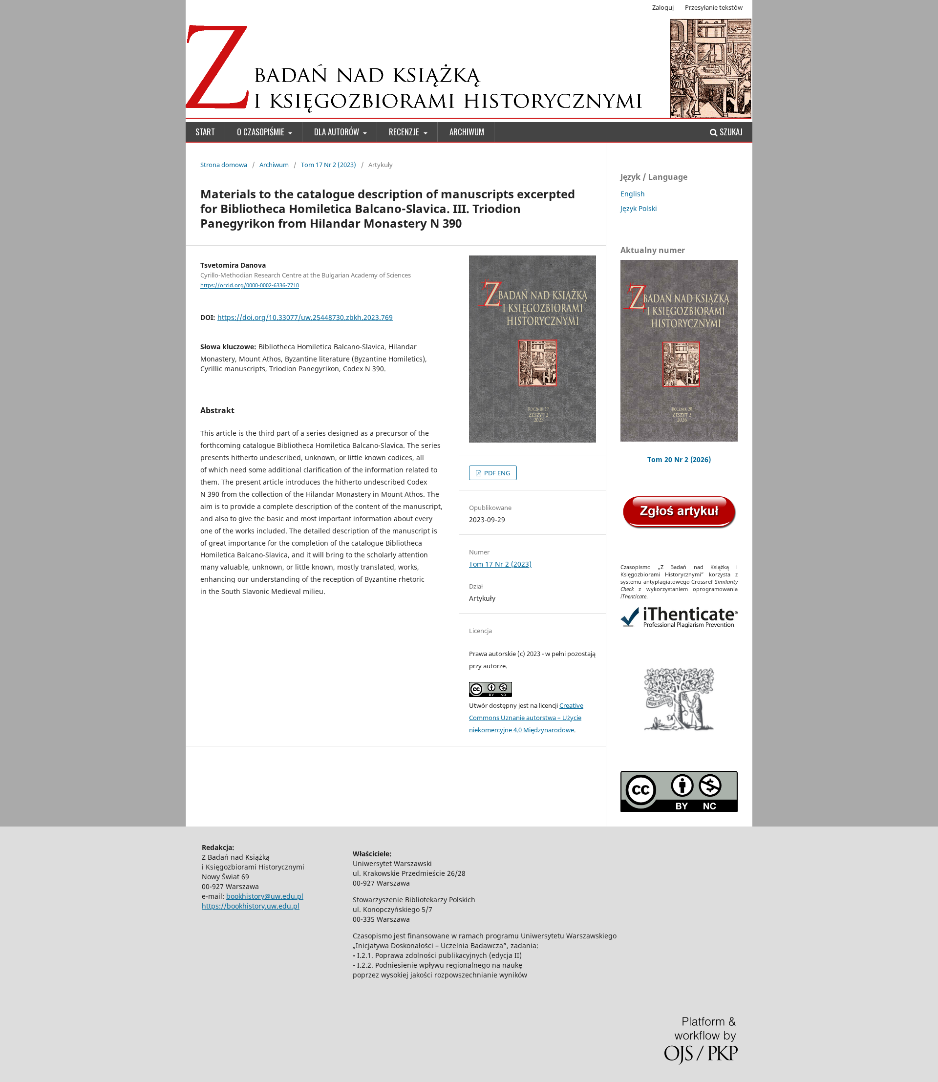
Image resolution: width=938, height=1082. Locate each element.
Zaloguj (663, 7)
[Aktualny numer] (679, 351)
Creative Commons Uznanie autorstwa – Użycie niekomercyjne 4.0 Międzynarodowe (526, 717)
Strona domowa (223, 164)
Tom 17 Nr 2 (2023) (328, 164)
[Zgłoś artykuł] (679, 527)
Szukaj (730, 132)
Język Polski (638, 208)
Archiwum (466, 132)
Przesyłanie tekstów (714, 7)
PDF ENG (496, 472)
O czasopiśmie (261, 132)
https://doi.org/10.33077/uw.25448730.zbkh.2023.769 (305, 317)
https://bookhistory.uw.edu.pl (250, 906)
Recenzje (405, 132)
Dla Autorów (337, 132)
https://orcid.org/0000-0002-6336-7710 (249, 285)
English (632, 193)
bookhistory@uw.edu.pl (264, 896)
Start (205, 132)
